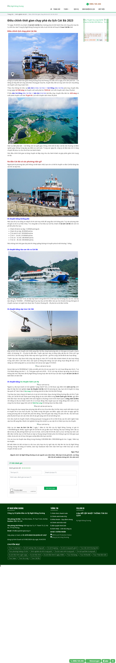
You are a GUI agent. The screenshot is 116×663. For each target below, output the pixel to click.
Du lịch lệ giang (52, 548)
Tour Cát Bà (35, 558)
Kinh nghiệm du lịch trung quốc (41, 551)
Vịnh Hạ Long (37, 403)
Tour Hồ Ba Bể (85, 555)
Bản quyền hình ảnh (59, 526)
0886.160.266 (95, 4)
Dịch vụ (76, 9)
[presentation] (84, 30)
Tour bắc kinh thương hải (89, 548)
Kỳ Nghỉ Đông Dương (83, 521)
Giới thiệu (101, 9)
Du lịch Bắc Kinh (35, 555)
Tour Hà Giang (72, 555)
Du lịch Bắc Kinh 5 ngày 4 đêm (54, 555)
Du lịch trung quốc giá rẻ (69, 548)
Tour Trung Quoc (15, 548)
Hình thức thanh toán (60, 513)
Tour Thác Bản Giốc (100, 555)
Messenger (95, 661)
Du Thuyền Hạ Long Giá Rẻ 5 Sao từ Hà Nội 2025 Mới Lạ (92, 35)
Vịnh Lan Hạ (34, 382)
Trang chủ (56, 9)
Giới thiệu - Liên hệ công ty (61, 529)
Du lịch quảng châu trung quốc (34, 548)
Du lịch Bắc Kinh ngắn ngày (18, 555)
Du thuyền (24, 382)
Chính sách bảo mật (59, 523)
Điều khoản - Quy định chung (62, 519)
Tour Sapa (12, 558)
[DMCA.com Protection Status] (61, 535)
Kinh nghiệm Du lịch (88, 9)
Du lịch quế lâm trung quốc (86, 551)
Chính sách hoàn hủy (59, 516)
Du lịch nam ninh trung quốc (64, 551)
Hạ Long (28, 391)
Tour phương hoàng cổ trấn (18, 551)
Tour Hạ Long (23, 558)
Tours (66, 9)
